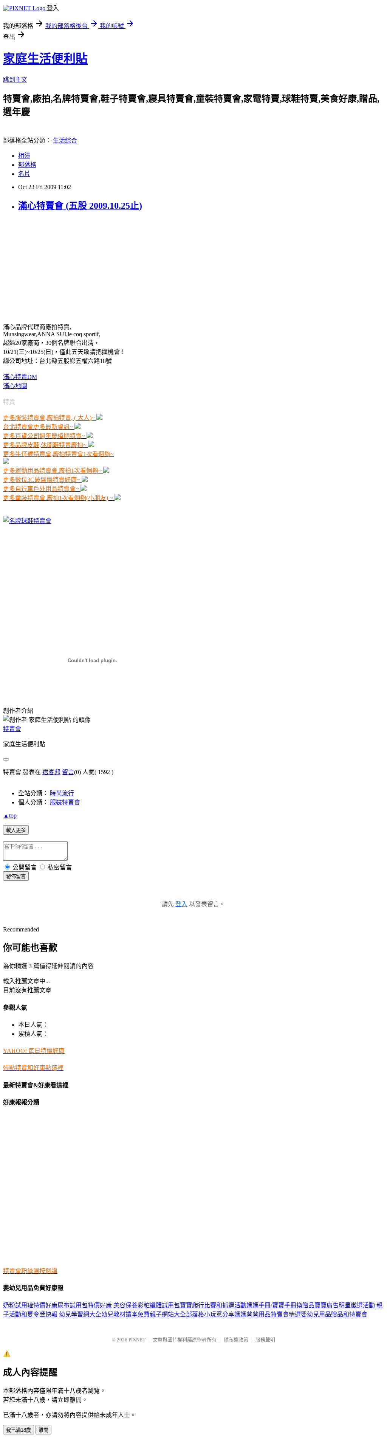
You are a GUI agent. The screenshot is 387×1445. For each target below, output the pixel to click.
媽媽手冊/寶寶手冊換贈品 (280, 1305)
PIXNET (137, 1340)
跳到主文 (15, 79)
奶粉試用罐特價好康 (30, 1305)
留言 (68, 772)
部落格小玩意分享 (210, 1314)
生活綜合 (65, 140)
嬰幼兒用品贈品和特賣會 (334, 1314)
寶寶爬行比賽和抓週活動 (213, 1305)
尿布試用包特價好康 (84, 1305)
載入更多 (16, 830)
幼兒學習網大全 (80, 1314)
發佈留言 (16, 876)
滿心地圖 (15, 386)
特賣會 (12, 729)
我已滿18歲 (18, 1430)
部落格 (27, 164)
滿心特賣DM (20, 377)
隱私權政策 (236, 1340)
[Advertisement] (50, 266)
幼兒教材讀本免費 (125, 1314)
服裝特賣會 (65, 802)
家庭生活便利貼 (45, 58)
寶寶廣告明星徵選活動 (344, 1305)
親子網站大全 (168, 1314)
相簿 (24, 155)
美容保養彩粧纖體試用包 (146, 1305)
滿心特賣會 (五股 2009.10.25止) (80, 206)
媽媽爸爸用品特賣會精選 (267, 1314)
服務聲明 (265, 1340)
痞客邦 (51, 772)
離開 (43, 1430)
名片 (24, 174)
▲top (10, 815)
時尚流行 (62, 793)
